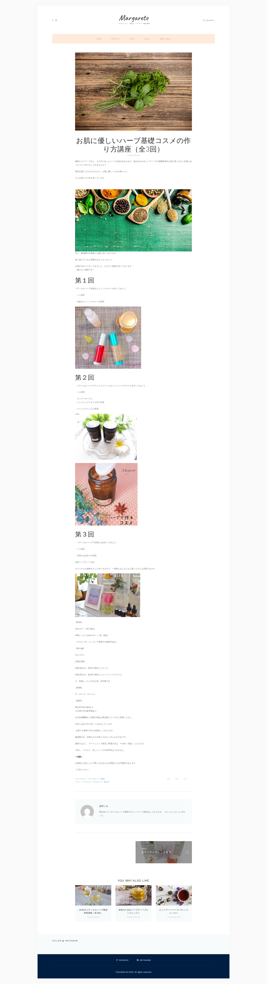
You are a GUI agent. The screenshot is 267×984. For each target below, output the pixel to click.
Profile (115, 39)
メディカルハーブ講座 (96, 779)
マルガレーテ (98, 782)
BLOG (147, 39)
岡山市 (106, 782)
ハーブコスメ (86, 782)
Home (99, 39)
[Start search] (204, 20)
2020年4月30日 (133, 917)
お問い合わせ (165, 39)
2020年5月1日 (93, 917)
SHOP (132, 39)
